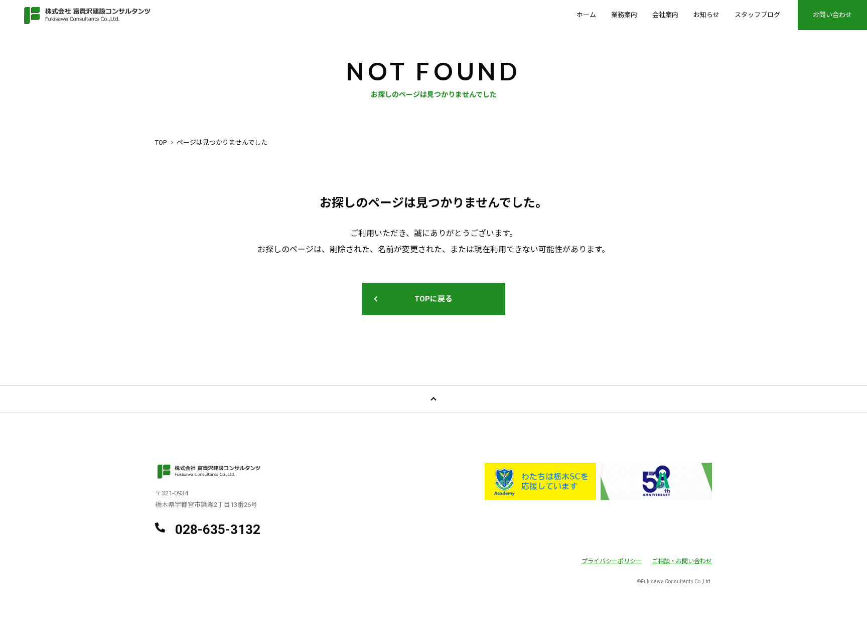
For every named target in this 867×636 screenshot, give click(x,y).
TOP (161, 142)
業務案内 (624, 15)
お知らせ (706, 15)
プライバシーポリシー (612, 561)
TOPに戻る (433, 298)
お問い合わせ (832, 15)
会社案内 (665, 15)
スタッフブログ (757, 15)
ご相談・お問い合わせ (682, 561)
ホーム (586, 15)
